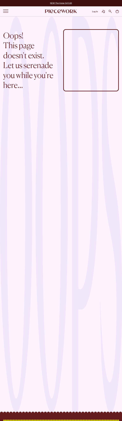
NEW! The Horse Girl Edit (61, 3)
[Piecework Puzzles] (61, 11)
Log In (95, 11)
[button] (110, 11)
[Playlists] (103, 11)
